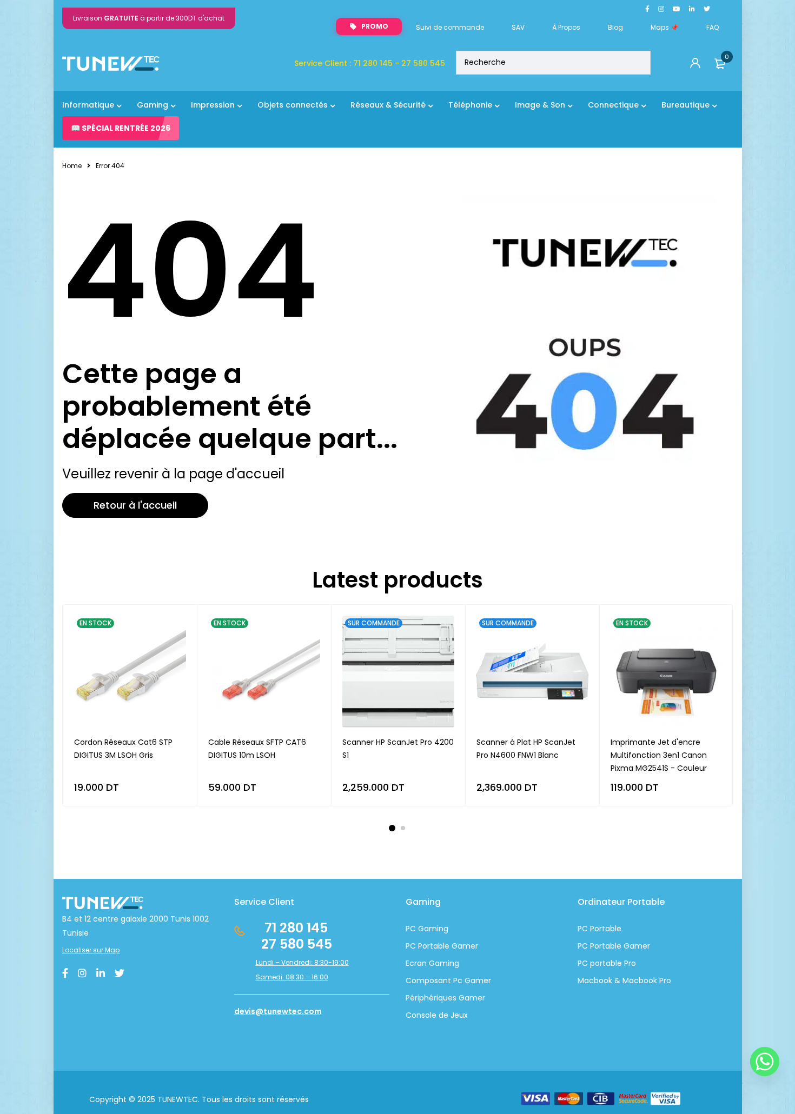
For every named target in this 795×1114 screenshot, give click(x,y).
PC (583, 945)
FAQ (712, 27)
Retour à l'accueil (135, 505)
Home (72, 165)
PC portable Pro (607, 963)
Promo (374, 26)
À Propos (566, 27)
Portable (604, 945)
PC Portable (599, 928)
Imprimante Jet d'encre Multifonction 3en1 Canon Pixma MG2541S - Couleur (659, 755)
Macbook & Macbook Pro (624, 980)
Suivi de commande (450, 27)
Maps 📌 (665, 27)
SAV (518, 27)
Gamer (635, 945)
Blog (615, 27)
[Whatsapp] (764, 1061)
